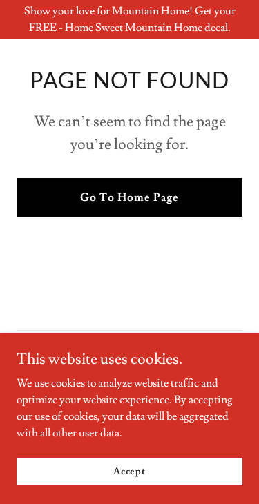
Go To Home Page (129, 197)
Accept (129, 471)
